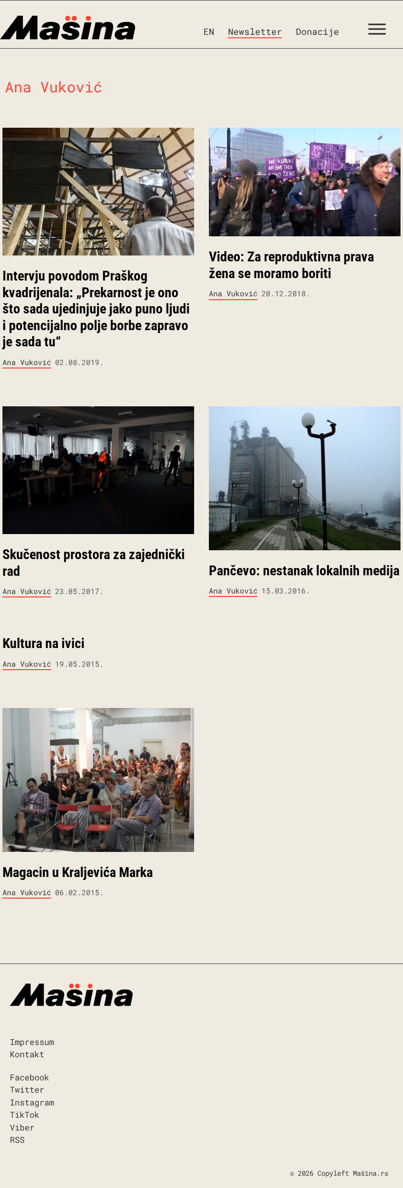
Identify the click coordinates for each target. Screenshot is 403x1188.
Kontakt (27, 1054)
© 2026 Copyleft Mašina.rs (339, 1173)
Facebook (29, 1077)
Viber (22, 1127)
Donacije (317, 31)
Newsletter (255, 31)
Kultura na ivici (43, 643)
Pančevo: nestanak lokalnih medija (304, 571)
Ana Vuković (26, 362)
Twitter (27, 1089)
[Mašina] (67, 28)
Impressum (32, 1041)
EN (208, 31)
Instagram (32, 1102)
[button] (380, 31)
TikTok (24, 1114)
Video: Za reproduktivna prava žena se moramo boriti (291, 265)
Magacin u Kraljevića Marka (77, 872)
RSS (17, 1139)
